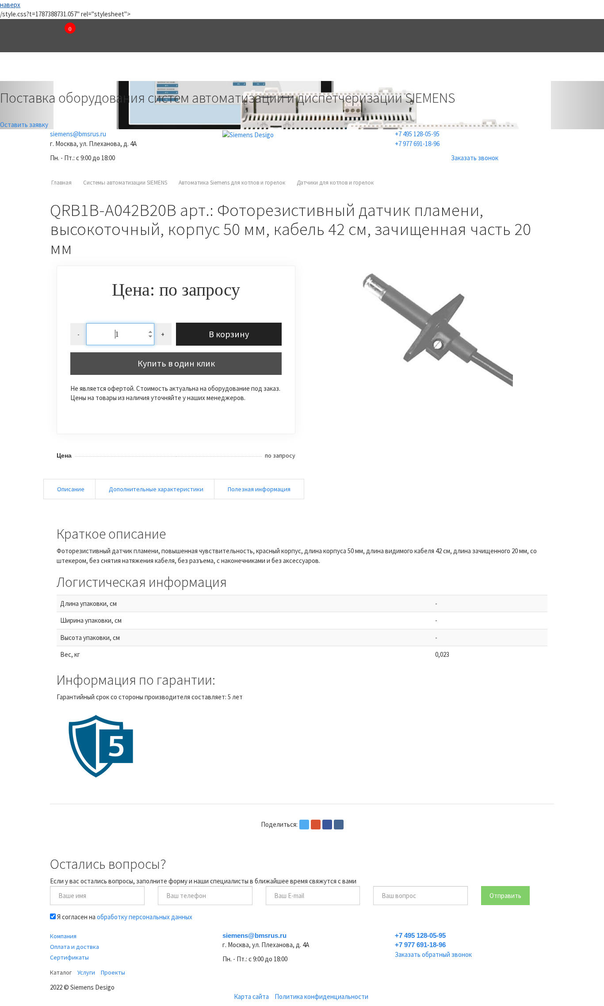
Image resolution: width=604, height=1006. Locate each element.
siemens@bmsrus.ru (78, 134)
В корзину (229, 333)
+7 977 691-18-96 (417, 143)
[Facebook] (327, 824)
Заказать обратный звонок (433, 954)
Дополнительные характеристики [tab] (156, 489)
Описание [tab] (70, 489)
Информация (473, 68)
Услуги (239, 68)
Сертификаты (69, 957)
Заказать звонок (474, 158)
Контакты (388, 68)
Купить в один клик (176, 363)
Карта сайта (251, 996)
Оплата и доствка (74, 947)
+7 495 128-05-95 (417, 134)
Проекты (311, 68)
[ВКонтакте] (339, 824)
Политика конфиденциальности (321, 996)
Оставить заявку (24, 124)
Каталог (167, 68)
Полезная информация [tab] (259, 489)
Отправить (505, 895)
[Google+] (316, 824)
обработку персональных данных (144, 917)
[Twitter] (304, 824)
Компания (90, 68)
